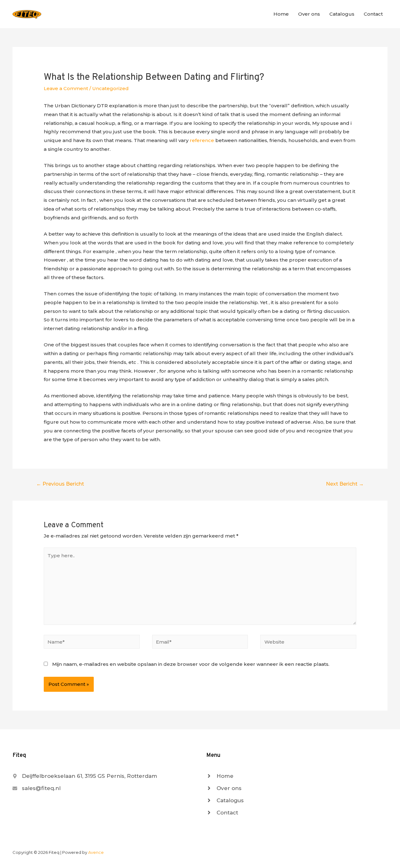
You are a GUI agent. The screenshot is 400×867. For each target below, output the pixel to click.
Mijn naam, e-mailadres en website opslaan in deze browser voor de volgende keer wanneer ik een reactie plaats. (190, 664)
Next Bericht (345, 484)
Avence (96, 852)
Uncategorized (110, 88)
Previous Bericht (60, 484)
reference (202, 140)
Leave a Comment (66, 88)
